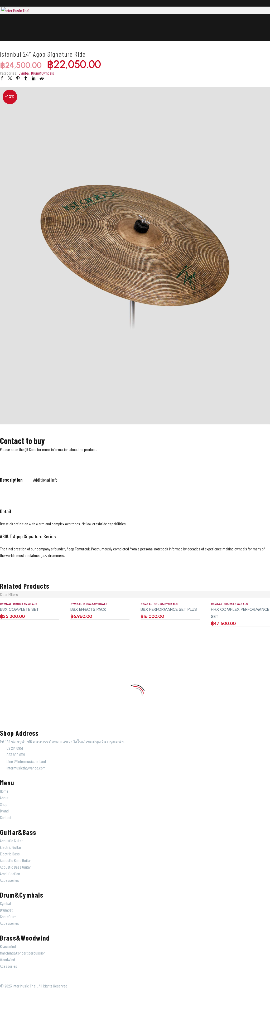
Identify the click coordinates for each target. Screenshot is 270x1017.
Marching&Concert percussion (23, 952)
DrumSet (6, 909)
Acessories (8, 965)
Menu (3, 24)
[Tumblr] (26, 78)
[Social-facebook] (20, 459)
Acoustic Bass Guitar (15, 860)
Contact (5, 817)
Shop (3, 804)
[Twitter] (10, 78)
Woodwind (7, 959)
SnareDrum (8, 916)
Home (4, 790)
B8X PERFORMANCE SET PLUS (169, 609)
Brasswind (8, 946)
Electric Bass (10, 853)
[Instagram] (6, 459)
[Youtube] (34, 459)
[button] (4, 31)
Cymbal (24, 72)
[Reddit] (42, 78)
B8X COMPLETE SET (19, 609)
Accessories (9, 880)
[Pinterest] (18, 78)
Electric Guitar (10, 847)
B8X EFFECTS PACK (88, 609)
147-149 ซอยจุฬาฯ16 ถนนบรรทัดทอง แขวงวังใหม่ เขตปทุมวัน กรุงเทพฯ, (62, 741)
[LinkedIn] (34, 78)
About (4, 797)
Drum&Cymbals (42, 72)
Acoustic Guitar (11, 840)
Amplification (10, 873)
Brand (4, 810)
